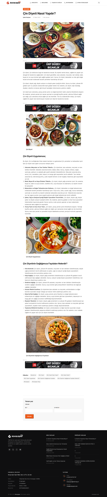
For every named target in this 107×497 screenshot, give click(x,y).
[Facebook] (9, 449)
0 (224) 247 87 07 (71, 477)
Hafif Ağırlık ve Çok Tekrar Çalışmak (55, 461)
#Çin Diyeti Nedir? (65, 375)
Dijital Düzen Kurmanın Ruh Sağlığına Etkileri (57, 456)
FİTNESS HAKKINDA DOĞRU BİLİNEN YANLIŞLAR (85, 461)
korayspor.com (95, 494)
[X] (13, 449)
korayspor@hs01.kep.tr (73, 481)
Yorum (27, 404)
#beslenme (33, 375)
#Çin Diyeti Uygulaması (29, 378)
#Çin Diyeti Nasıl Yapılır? (52, 375)
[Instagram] (16, 449)
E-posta (57, 407)
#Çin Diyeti (41, 375)
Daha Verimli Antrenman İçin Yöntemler (56, 444)
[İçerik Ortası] (53, 108)
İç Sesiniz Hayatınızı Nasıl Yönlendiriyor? (57, 438)
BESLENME (26, 9)
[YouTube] (20, 449)
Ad (26, 407)
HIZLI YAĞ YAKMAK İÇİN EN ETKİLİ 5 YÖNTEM (85, 444)
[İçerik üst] (53, 65)
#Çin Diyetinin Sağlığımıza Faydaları (46, 378)
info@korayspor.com (72, 486)
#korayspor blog (36, 381)
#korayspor (26, 381)
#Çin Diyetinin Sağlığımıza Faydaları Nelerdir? (68, 378)
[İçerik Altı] (53, 364)
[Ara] (98, 2)
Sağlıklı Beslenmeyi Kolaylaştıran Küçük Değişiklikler (56, 449)
